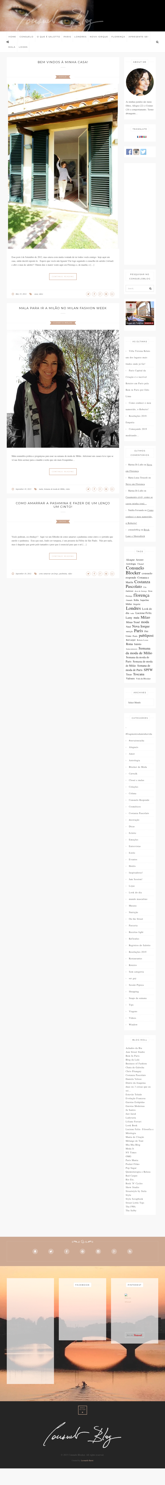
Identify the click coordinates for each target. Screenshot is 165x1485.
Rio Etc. (130, 1179)
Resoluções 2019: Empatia (136, 419)
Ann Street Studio (135, 1051)
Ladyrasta (131, 1117)
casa (36, 294)
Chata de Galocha (135, 1067)
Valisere (130, 678)
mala (41, 489)
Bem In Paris (133, 1055)
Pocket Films (133, 1164)
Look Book (131, 1125)
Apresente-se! (138, 36)
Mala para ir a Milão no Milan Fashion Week (63, 308)
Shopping (134, 991)
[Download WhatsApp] (128, 1299)
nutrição (129, 631)
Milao (145, 617)
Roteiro (133, 965)
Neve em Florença (135, 484)
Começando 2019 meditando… (136, 432)
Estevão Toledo (134, 1094)
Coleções (133, 786)
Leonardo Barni (87, 1460)
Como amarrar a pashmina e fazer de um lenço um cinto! (63, 505)
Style (128, 1194)
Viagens (133, 1011)
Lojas (132, 885)
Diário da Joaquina (136, 1082)
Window (133, 1024)
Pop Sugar (131, 1167)
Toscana (138, 674)
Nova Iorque (99, 36)
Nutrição (133, 912)
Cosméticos (135, 806)
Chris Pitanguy (133, 1071)
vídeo (41, 294)
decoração (134, 819)
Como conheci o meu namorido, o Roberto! (138, 406)
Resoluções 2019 (137, 951)
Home (12, 36)
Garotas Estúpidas (135, 1102)
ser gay (132, 978)
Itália (136, 600)
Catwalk (133, 773)
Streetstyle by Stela (136, 1191)
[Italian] (144, 136)
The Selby (131, 1210)
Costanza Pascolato (138, 584)
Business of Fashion (136, 1063)
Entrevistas (135, 846)
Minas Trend (133, 622)
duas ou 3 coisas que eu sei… (138, 1088)
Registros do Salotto (139, 945)
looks (132, 613)
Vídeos (132, 1017)
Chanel (140, 563)
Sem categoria (136, 971)
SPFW (148, 669)
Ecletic (132, 832)
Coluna (132, 793)
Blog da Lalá (132, 1059)
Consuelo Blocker (135, 570)
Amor (132, 753)
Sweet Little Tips (135, 1202)
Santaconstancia (131, 649)
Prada (135, 636)
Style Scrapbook (134, 1198)
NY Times (131, 1152)
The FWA (131, 1206)
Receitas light (136, 932)
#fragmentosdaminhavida (139, 733)
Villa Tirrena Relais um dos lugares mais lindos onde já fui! (138, 357)
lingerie (136, 604)
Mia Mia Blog (133, 1144)
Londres (80, 36)
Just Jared (131, 1113)
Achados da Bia (134, 1048)
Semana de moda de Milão (54, 489)
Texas (129, 674)
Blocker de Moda (138, 766)
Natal (128, 626)
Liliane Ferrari (133, 1121)
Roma (129, 644)
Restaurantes (135, 958)
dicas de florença (141, 591)
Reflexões (134, 938)
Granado (129, 600)
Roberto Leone (142, 640)
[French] (138, 136)
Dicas (62, 521)
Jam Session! (136, 879)
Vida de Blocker (143, 678)
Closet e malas (62, 323)
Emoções (133, 839)
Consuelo (26, 36)
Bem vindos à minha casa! (63, 62)
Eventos (133, 859)
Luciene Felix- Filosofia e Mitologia (140, 1131)
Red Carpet (131, 1175)
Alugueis (133, 747)
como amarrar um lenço (48, 573)
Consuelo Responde (139, 799)
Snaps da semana (138, 998)
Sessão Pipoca (136, 984)
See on (130, 1335)
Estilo (63, 77)
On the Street (136, 918)
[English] (141, 136)
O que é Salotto (48, 36)
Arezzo (139, 559)
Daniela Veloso (134, 1078)
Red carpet (131, 639)
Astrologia (131, 563)
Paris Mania (132, 1160)
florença (141, 595)
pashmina (63, 573)
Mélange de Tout (134, 1140)
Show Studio (132, 1187)
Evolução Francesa (136, 1098)
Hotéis (132, 866)
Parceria (133, 925)
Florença (118, 36)
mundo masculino (138, 899)
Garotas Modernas (135, 1106)
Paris (67, 36)
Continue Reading (63, 276)
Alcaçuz (130, 559)
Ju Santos (131, 1109)
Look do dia (135, 892)
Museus (133, 905)
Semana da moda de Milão (139, 650)
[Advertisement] (140, 214)
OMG (128, 1156)
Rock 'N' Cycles (134, 1183)
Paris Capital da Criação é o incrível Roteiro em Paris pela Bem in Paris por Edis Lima (137, 383)
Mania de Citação (135, 1136)
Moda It (130, 1148)
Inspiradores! (136, 872)
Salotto (137, 644)
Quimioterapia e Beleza (138, 1171)
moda (145, 621)
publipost (146, 635)
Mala (11, 47)
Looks (23, 47)
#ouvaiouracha (136, 740)
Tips (131, 1004)
